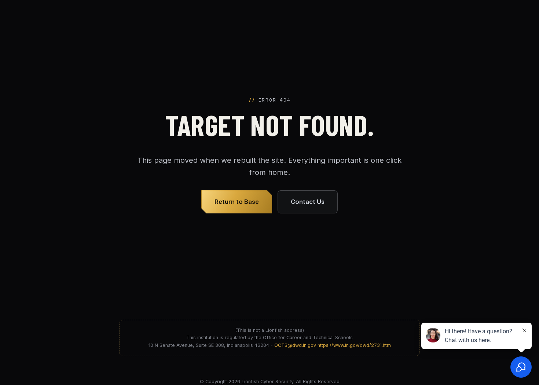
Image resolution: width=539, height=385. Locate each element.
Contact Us (307, 201)
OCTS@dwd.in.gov (295, 345)
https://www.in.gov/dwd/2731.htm (354, 345)
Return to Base (236, 201)
